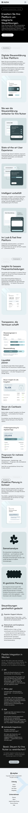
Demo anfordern (7, 35)
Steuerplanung (6, 50)
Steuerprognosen (16, 48)
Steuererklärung (6, 48)
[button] (25, 2)
